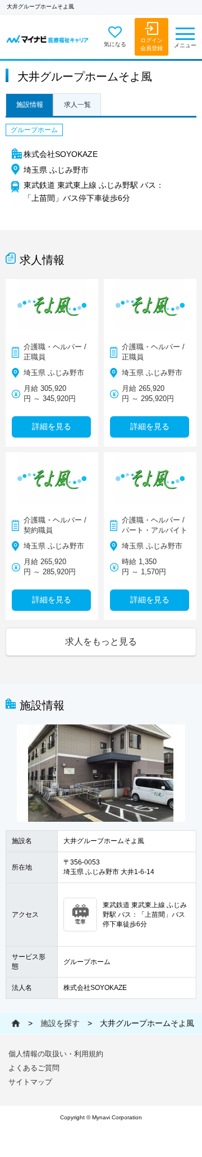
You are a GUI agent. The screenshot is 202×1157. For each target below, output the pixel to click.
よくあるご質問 (33, 1068)
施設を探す (60, 1023)
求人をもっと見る (101, 641)
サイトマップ (30, 1082)
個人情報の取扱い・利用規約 (55, 1054)
